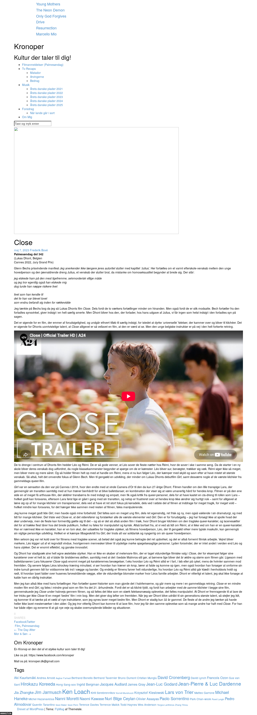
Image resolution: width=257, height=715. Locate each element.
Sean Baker (61, 704)
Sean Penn (73, 704)
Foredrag (28, 109)
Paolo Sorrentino (174, 698)
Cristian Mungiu (147, 678)
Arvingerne (37, 77)
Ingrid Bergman (88, 684)
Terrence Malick (109, 705)
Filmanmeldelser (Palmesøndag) (42, 65)
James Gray (136, 684)
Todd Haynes (128, 705)
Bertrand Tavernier (105, 678)
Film (17, 626)
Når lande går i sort (42, 113)
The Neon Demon (50, 9)
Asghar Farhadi (63, 678)
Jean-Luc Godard (161, 684)
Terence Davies (89, 705)
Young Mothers (48, 3)
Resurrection (46, 27)
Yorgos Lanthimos (165, 704)
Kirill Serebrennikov (103, 693)
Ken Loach (76, 691)
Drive (40, 21)
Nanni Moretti (67, 698)
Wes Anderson (147, 705)
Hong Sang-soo (66, 684)
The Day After (24, 630)
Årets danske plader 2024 (46, 101)
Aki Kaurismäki (25, 677)
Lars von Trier (179, 691)
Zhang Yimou (181, 704)
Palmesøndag (30, 626)
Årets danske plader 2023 (46, 97)
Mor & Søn (22, 634)
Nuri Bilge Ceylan (120, 698)
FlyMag (59, 709)
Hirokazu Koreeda (38, 684)
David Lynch (198, 678)
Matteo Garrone (204, 693)
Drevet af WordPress (30, 709)
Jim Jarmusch (48, 692)
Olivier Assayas (147, 698)
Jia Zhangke (24, 692)
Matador (35, 73)
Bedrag (34, 81)
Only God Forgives (51, 16)
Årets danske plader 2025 (46, 105)
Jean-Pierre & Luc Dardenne (209, 683)
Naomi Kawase (92, 698)
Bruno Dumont (127, 678)
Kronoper (29, 46)
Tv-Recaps (29, 69)
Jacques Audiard (113, 684)
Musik (26, 85)
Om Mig (27, 117)
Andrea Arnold (46, 678)
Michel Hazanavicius (41, 699)
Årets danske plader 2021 (46, 89)
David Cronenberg (174, 677)
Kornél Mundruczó (125, 692)
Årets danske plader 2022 (46, 93)
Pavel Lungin (218, 699)
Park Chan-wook (200, 699)
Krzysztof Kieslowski (149, 692)
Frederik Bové (39, 250)
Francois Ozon (217, 677)
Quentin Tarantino (43, 705)
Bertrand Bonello (82, 678)
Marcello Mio (46, 33)
